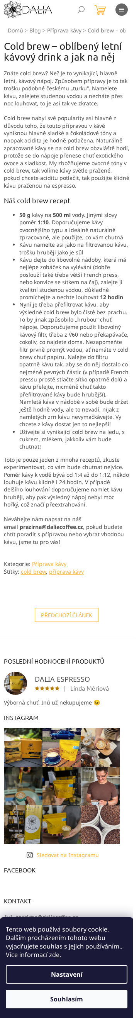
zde (54, 954)
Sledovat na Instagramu (68, 855)
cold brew (33, 571)
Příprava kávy (49, 563)
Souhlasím (66, 999)
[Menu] (121, 9)
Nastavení (67, 974)
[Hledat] (81, 9)
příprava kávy (66, 571)
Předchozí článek (66, 614)
